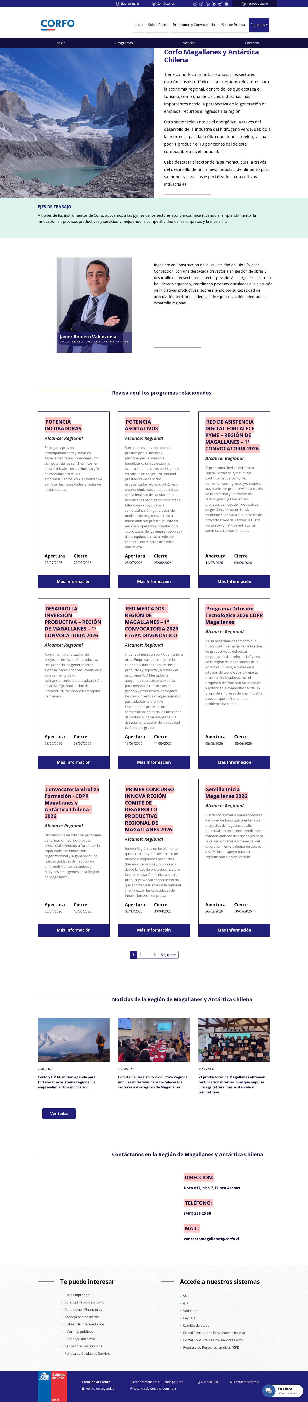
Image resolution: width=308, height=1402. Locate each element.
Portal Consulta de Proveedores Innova (214, 1332)
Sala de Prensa (233, 24)
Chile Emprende (77, 1295)
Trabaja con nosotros (82, 1317)
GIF (185, 1303)
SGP (186, 1296)
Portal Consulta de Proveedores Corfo (213, 1340)
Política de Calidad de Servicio (87, 1353)
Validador (190, 1310)
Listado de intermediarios (85, 1324)
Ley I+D (189, 1318)
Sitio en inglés (130, 3)
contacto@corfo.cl (246, 1382)
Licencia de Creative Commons (155, 1388)
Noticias (188, 43)
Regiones (257, 24)
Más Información (74, 581)
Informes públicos (79, 1331)
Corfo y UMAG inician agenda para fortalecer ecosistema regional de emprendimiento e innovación (67, 1082)
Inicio (138, 24)
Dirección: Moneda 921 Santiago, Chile (156, 1382)
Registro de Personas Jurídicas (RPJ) (211, 1347)
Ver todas (59, 1113)
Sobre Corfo (157, 24)
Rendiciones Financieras (83, 1309)
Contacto (252, 43)
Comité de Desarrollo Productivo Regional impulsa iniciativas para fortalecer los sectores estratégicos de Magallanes (153, 1082)
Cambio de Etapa (196, 1325)
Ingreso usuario (257, 3)
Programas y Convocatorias (194, 24)
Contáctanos (166, 3)
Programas (124, 43)
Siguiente (168, 954)
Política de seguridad (99, 1388)
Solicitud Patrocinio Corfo (85, 1302)
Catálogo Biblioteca (80, 1339)
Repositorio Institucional (84, 1346)
